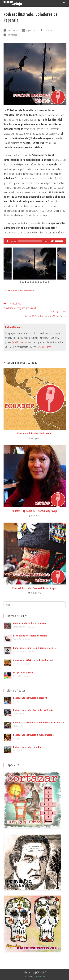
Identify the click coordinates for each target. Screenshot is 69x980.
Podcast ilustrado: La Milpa (27, 747)
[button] (34, 264)
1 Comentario (30, 627)
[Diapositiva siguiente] (64, 263)
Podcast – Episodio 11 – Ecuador (34, 433)
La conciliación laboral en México (30, 635)
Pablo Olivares (13, 30)
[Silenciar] (52, 241)
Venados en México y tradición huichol (33, 660)
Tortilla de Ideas (44, 347)
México (11, 290)
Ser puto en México (23, 672)
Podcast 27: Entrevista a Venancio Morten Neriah (38, 722)
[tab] (20, 282)
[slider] (59, 241)
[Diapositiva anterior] (5, 263)
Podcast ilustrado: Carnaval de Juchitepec (34, 588)
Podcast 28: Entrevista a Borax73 (30, 697)
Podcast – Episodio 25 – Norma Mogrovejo (34, 511)
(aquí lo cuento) (19, 342)
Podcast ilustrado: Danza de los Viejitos (33, 710)
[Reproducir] (7, 241)
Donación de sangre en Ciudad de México (34, 647)
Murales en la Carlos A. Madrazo (30, 623)
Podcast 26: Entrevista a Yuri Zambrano (33, 734)
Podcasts (48, 30)
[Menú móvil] (64, 3)
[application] (35, 241)
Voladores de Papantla (24, 290)
